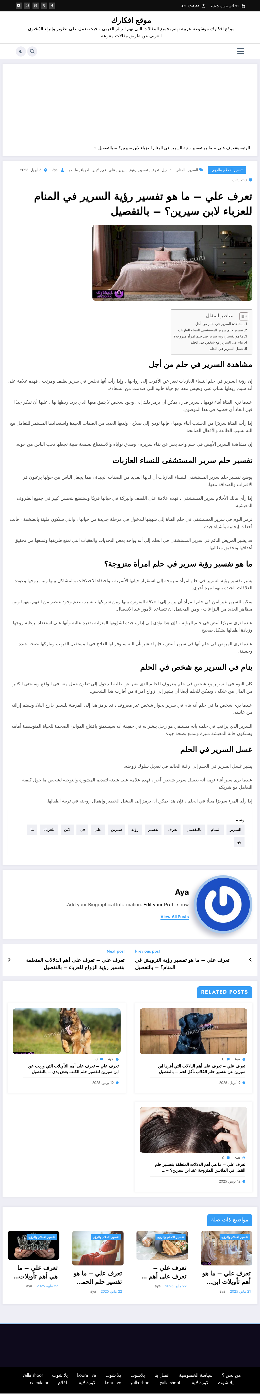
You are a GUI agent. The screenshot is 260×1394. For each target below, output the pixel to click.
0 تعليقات (239, 180)
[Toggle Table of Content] (241, 316)
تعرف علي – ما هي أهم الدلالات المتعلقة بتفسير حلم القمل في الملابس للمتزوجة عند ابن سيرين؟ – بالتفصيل (200, 1167)
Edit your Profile (160, 904)
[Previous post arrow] (250, 960)
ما (76, 169)
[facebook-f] (52, 6)
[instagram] (27, 6)
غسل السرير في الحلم (226, 348)
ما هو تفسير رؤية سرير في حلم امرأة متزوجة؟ (208, 336)
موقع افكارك (131, 20)
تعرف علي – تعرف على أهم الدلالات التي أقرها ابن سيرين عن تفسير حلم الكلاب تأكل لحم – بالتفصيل (201, 1069)
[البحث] (32, 51)
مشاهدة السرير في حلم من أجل (219, 323)
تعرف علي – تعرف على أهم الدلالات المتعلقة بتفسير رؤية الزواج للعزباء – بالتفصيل (75, 964)
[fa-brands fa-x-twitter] (44, 6)
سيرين (122, 169)
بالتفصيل (168, 169)
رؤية (133, 169)
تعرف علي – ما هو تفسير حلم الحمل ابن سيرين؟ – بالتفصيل (33, 1277)
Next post (116, 951)
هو (70, 169)
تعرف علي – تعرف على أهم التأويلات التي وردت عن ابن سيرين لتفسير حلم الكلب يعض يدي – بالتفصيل (73, 1069)
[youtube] (19, 6)
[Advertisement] (130, 107)
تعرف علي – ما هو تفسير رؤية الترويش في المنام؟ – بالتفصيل (182, 964)
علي (112, 169)
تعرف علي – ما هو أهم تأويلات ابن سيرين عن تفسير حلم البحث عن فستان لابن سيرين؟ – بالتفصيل (162, 1277)
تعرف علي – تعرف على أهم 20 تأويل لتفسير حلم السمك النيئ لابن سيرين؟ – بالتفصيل (98, 1271)
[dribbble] (35, 6)
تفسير (143, 169)
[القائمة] (240, 51)
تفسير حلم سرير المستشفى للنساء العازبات (210, 330)
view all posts (174, 916)
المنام (181, 169)
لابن (96, 169)
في (103, 169)
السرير (193, 169)
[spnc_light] (21, 51)
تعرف (155, 169)
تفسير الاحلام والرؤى (227, 169)
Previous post (147, 951)
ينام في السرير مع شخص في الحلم (216, 342)
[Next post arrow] (9, 960)
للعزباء (85, 169)
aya (55, 169)
